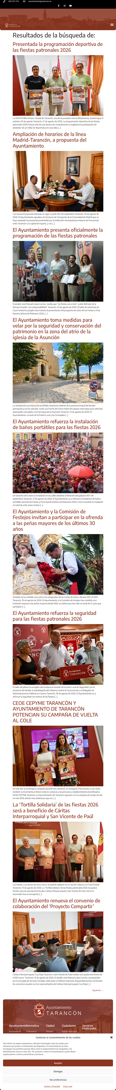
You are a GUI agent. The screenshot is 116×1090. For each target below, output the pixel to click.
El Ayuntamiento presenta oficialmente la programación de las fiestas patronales (58, 233)
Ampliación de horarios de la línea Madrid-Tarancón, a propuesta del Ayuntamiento (49, 140)
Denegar (58, 1071)
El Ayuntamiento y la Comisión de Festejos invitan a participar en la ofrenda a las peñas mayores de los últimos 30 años (58, 520)
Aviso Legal (67, 1086)
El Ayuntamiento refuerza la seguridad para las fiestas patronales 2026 (54, 616)
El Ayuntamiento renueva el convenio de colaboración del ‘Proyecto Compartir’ (56, 903)
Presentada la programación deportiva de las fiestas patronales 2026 (58, 47)
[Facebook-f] (59, 6)
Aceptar (58, 1063)
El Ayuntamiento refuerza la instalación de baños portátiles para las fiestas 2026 (57, 424)
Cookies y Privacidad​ (52, 1086)
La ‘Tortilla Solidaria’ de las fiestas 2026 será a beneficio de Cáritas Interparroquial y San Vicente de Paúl (55, 810)
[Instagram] (65, 6)
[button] (111, 1037)
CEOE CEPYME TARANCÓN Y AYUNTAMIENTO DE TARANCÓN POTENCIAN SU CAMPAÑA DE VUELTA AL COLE (55, 711)
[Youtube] (70, 6)
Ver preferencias (58, 1079)
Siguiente (97, 990)
